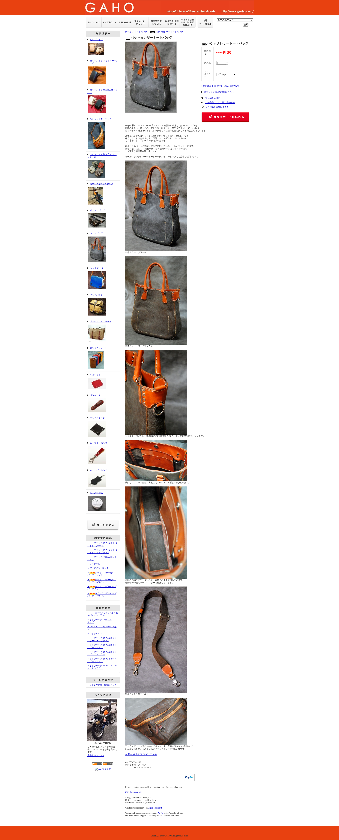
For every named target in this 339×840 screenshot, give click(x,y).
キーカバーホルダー (99, 470)
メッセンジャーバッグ (100, 321)
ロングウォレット (98, 348)
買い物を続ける (212, 98)
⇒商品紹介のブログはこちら (141, 754)
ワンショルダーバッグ (100, 119)
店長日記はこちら (95, 755)
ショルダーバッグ (98, 268)
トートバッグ (96, 233)
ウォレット (95, 375)
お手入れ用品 (96, 492)
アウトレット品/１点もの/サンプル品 (102, 155)
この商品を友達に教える (217, 107)
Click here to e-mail (133, 792)
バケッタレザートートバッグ (170, 32)
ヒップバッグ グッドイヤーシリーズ (102, 62)
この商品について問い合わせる (220, 102)
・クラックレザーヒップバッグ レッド (101, 574)
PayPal (160, 813)
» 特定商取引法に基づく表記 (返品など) (220, 86)
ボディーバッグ (97, 210)
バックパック (96, 295)
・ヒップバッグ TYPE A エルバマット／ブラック (102, 544)
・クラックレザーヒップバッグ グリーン (101, 594)
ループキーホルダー (99, 443)
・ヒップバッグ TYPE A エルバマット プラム (102, 614)
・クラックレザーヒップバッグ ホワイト (101, 581)
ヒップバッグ (96, 39)
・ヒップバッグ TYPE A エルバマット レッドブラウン (102, 551)
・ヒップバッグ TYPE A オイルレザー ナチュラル (102, 653)
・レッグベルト (94, 564)
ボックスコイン (97, 418)
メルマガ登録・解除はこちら (103, 685)
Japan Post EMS (155, 808)
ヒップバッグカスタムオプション (102, 91)
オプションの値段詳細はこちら (219, 92)
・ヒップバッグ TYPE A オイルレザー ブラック (102, 646)
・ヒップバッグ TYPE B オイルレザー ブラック (102, 660)
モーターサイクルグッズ (101, 183)
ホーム (128, 32)
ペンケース (95, 395)
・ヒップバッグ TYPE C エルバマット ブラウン (102, 667)
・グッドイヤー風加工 (98, 568)
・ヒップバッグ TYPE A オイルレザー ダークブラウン (102, 639)
